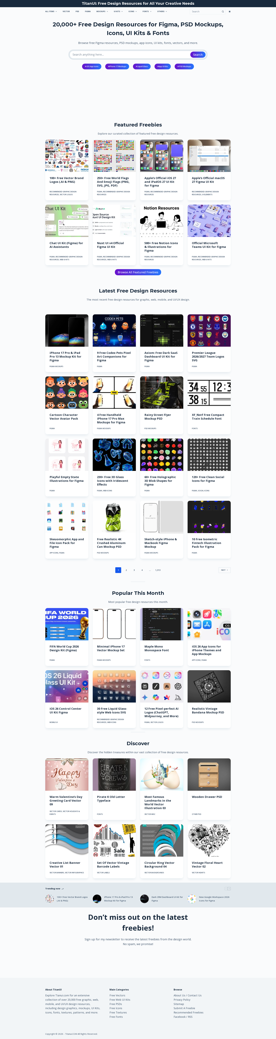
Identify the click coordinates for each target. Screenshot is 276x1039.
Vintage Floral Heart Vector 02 (207, 864)
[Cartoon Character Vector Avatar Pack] (66, 392)
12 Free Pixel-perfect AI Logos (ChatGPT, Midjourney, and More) (161, 712)
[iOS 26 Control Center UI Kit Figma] (66, 686)
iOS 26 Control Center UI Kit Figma (66, 710)
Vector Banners (57, 872)
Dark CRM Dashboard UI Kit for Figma (167, 899)
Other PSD (196, 814)
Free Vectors (117, 995)
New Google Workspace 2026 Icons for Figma (214, 899)
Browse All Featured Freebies (138, 272)
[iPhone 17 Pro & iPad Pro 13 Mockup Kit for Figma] (66, 330)
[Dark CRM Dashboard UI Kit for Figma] (144, 899)
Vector (66, 11)
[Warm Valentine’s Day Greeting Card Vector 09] (66, 774)
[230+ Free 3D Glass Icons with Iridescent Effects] (114, 455)
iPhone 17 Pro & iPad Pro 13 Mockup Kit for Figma (65, 356)
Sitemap (179, 1004)
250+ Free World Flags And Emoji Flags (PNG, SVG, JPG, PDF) (113, 181)
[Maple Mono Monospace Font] (161, 624)
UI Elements (207, 194)
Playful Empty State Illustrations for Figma (67, 479)
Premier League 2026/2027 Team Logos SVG (208, 356)
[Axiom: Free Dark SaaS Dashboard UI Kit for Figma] (161, 330)
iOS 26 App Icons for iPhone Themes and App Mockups (206, 650)
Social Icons (203, 490)
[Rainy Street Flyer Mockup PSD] (161, 392)
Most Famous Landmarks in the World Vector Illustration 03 (157, 802)
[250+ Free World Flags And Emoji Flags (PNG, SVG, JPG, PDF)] (114, 156)
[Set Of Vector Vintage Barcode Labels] (114, 840)
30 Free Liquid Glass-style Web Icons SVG (112, 710)
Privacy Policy (182, 999)
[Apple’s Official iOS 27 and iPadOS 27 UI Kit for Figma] (161, 156)
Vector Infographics (74, 872)
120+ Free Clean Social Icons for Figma (208, 479)
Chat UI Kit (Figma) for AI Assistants (66, 245)
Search (198, 55)
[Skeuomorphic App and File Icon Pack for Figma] (66, 517)
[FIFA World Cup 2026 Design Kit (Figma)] (66, 624)
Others (160, 11)
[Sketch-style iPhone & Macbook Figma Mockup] (161, 517)
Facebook (180, 1016)
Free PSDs (116, 1004)
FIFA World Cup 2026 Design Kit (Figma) (64, 648)
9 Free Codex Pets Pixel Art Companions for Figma (114, 356)
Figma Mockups (56, 366)
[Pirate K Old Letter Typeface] (114, 774)
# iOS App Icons (91, 66)
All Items (49, 11)
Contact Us (195, 995)
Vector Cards (56, 811)
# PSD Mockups (184, 66)
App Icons (54, 553)
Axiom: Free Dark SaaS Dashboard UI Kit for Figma (161, 356)
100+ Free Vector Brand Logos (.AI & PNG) (67, 180)
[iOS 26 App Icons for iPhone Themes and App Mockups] (209, 624)
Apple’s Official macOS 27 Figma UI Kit (208, 180)
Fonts (146, 11)
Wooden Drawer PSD (207, 797)
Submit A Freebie (184, 1008)
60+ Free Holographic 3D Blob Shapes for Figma (160, 480)
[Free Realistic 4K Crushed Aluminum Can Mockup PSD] (114, 517)
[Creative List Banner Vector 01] (66, 840)
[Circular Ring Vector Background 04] (161, 840)
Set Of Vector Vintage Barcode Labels (113, 864)
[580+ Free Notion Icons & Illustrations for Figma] (161, 221)
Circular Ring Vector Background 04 (159, 864)
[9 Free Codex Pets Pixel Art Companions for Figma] (114, 330)
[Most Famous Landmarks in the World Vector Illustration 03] (161, 774)
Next (223, 570)
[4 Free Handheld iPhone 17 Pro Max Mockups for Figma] (114, 392)
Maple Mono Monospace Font (156, 648)
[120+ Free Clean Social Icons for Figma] (209, 455)
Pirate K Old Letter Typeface (111, 798)
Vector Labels (103, 872)
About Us (179, 995)
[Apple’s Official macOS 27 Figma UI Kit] (209, 156)
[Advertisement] (138, 93)
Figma (88, 11)
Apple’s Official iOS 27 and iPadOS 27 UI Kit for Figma (160, 181)
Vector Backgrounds (154, 872)
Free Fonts (116, 1016)
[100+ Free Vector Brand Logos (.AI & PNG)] (66, 156)
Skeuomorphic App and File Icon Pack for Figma (67, 543)
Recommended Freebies (188, 1012)
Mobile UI (54, 722)
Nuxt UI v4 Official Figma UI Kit (110, 245)
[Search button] (223, 11)
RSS (190, 1016)
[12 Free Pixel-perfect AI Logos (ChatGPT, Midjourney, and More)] (161, 686)
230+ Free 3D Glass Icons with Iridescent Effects (112, 480)
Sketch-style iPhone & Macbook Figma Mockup (160, 543)
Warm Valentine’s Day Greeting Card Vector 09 (66, 800)
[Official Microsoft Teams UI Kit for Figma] (209, 221)
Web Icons (107, 490)
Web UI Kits (64, 259)
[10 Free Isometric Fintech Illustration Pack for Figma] (209, 517)
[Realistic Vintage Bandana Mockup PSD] (209, 686)
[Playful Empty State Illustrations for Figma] (66, 455)
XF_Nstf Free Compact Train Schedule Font (208, 416)
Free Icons (116, 1008)
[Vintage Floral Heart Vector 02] (209, 840)
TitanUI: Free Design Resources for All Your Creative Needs (138, 3)
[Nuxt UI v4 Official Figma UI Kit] (114, 221)
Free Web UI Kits (120, 999)
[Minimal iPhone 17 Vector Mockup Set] (114, 624)
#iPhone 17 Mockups (117, 66)
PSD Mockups (150, 428)
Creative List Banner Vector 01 (65, 864)
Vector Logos (66, 194)
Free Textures (118, 1012)
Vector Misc (149, 814)
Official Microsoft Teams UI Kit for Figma (209, 245)
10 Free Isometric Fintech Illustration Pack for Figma (206, 543)
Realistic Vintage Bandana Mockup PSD (208, 710)
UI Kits (117, 11)
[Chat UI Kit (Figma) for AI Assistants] (66, 221)
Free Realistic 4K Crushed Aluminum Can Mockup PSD (111, 543)
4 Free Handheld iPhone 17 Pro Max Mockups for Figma (111, 418)
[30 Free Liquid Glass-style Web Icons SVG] (114, 686)
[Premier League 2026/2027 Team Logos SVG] (209, 330)
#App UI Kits (162, 66)
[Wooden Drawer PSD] (209, 774)
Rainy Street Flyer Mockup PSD (157, 416)
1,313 (157, 570)
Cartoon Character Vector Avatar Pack (64, 416)
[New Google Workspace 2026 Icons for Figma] (192, 899)
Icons (131, 11)
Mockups (100, 11)
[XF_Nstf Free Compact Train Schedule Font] (209, 392)
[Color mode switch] (230, 11)
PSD (77, 11)
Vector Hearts (198, 872)
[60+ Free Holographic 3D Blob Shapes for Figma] (161, 455)
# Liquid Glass (142, 66)
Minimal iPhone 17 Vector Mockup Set (111, 648)
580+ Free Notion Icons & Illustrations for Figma (161, 246)
